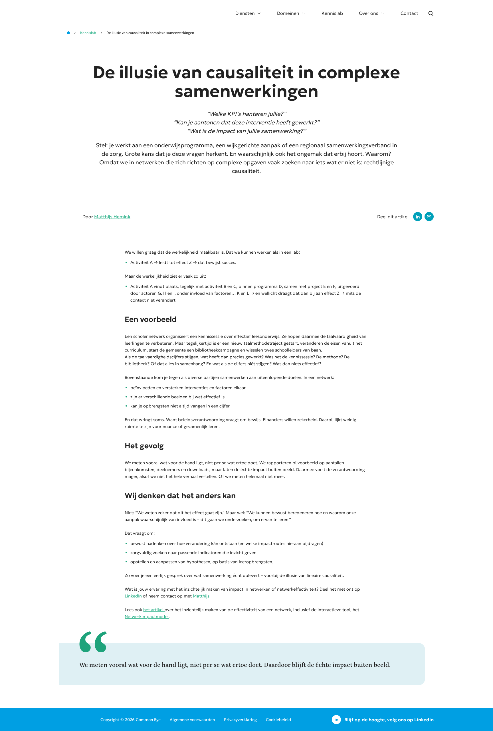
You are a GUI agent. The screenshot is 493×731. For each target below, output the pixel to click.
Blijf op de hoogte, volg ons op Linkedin (389, 719)
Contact (409, 13)
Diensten (245, 13)
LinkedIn (133, 596)
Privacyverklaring (240, 719)
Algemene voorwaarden (192, 719)
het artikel (154, 609)
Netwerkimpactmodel (147, 616)
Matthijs (201, 596)
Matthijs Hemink (112, 216)
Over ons (368, 13)
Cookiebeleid (278, 719)
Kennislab (332, 13)
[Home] (68, 32)
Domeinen (288, 13)
